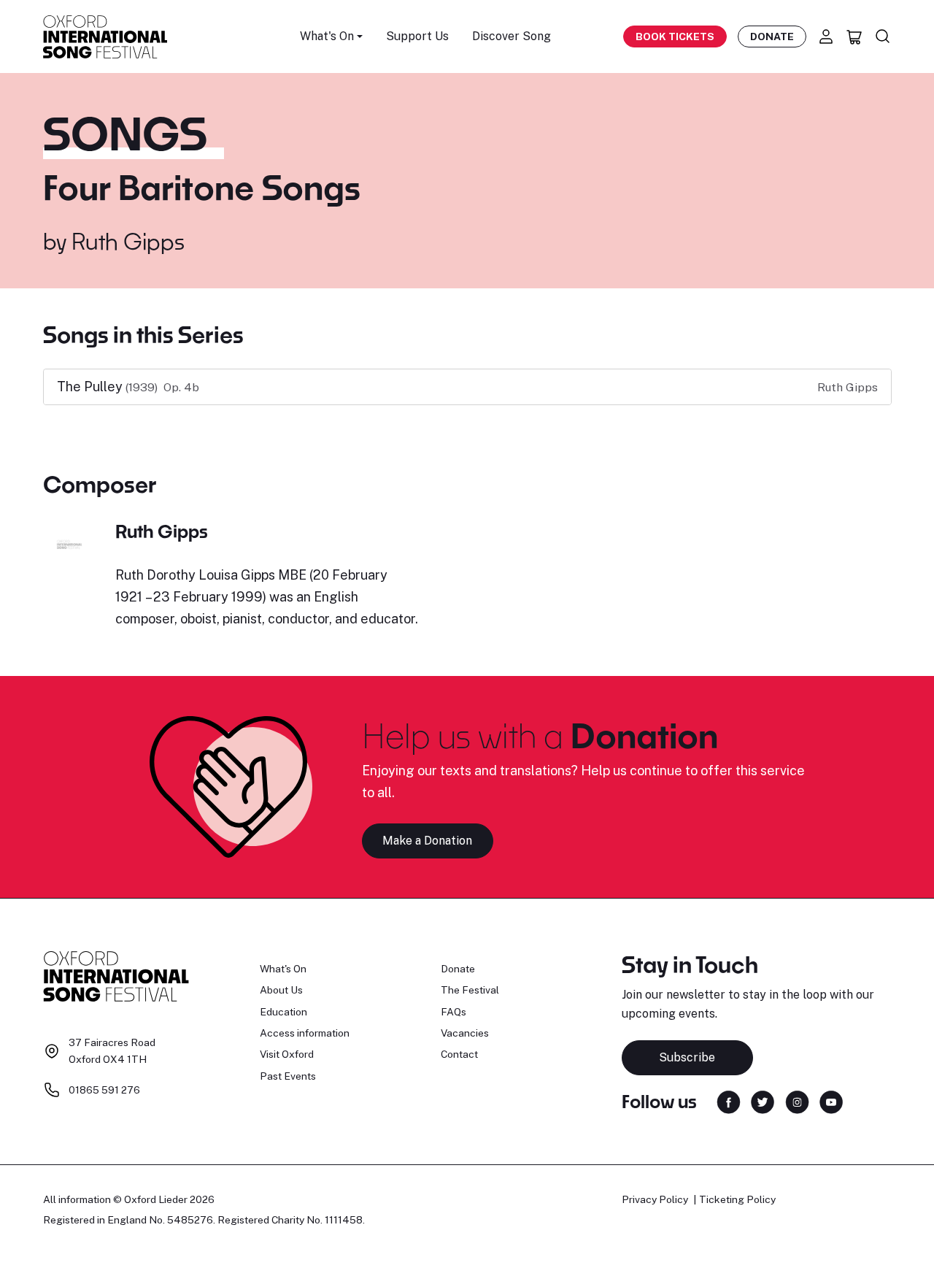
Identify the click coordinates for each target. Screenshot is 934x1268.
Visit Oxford (287, 1054)
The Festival (470, 990)
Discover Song (511, 36)
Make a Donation (427, 841)
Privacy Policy (655, 1199)
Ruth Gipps (128, 241)
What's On (283, 969)
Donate (772, 36)
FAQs (453, 1012)
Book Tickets (675, 36)
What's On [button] (327, 36)
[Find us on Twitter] (762, 1100)
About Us (281, 990)
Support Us (417, 36)
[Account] (826, 36)
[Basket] (854, 36)
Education (283, 1012)
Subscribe (687, 1057)
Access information (305, 1033)
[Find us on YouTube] (831, 1100)
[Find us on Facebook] (729, 1100)
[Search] (883, 36)
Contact (459, 1054)
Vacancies (465, 1033)
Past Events (288, 1076)
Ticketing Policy (737, 1199)
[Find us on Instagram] (797, 1100)
